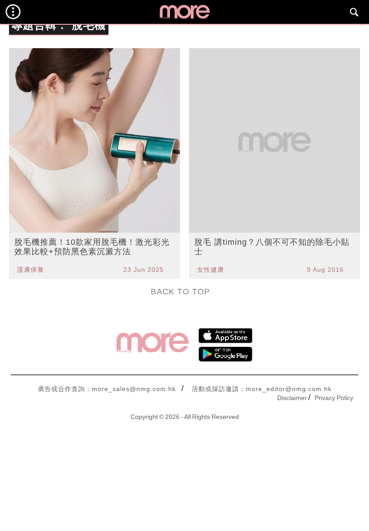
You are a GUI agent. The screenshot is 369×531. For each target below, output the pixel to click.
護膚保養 (30, 269)
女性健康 (210, 269)
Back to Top (180, 291)
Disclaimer (292, 397)
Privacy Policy (334, 397)
